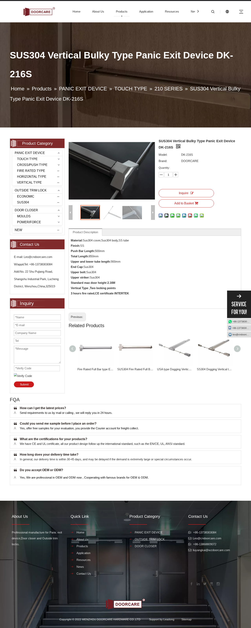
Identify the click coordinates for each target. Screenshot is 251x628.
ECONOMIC (25, 196)
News (194, 11)
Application (146, 11)
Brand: (163, 161)
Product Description (85, 232)
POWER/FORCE (29, 222)
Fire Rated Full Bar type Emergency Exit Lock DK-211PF (95, 369)
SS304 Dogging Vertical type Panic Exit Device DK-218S (215, 369)
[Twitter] (204, 583)
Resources (172, 11)
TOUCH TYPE (27, 159)
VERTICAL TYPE (29, 182)
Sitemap (186, 619)
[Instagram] (218, 583)
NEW (18, 230)
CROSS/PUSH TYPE (32, 165)
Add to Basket (184, 203)
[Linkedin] (198, 583)
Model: (163, 154)
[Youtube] (211, 583)
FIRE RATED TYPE (31, 170)
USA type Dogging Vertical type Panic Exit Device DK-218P (175, 369)
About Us (98, 11)
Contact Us (83, 573)
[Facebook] (191, 583)
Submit (24, 384)
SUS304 (23, 202)
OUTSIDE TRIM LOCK (31, 190)
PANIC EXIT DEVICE (30, 153)
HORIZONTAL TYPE (31, 176)
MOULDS (24, 216)
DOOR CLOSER (26, 210)
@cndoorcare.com (209, 538)
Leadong (168, 619)
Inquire (183, 193)
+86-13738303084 (242, 321)
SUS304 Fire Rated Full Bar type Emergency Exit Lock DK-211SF (135, 369)
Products (121, 11)
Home (76, 11)
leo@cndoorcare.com (242, 334)
